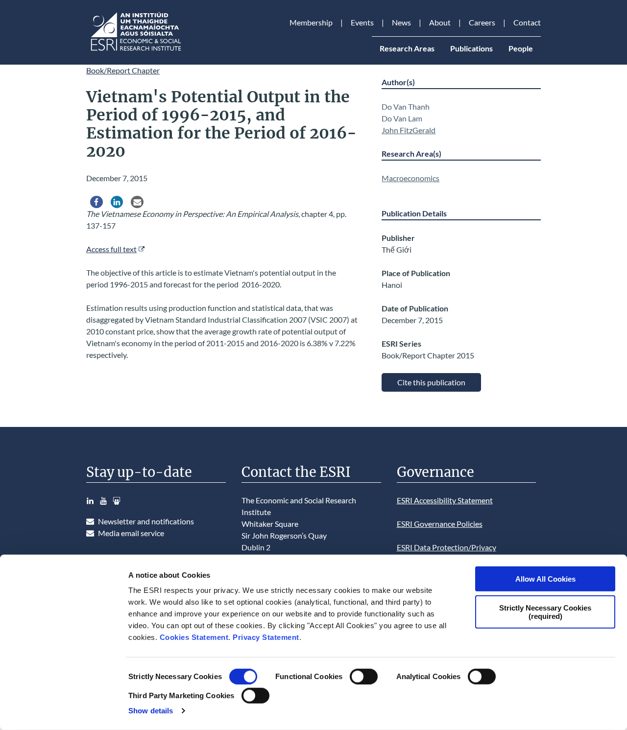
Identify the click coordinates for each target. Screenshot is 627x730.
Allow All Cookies (545, 579)
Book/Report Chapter (123, 70)
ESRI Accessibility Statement (445, 500)
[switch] (364, 676)
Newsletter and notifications (146, 521)
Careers (482, 22)
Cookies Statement (194, 637)
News (401, 22)
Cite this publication (431, 382)
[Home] (135, 50)
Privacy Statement (266, 637)
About (440, 22)
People (520, 48)
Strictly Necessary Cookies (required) (545, 611)
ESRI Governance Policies (439, 523)
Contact (527, 22)
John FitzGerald (408, 130)
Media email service (131, 533)
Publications (471, 48)
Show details (150, 710)
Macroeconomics (410, 178)
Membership (311, 22)
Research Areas (407, 48)
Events (362, 22)
